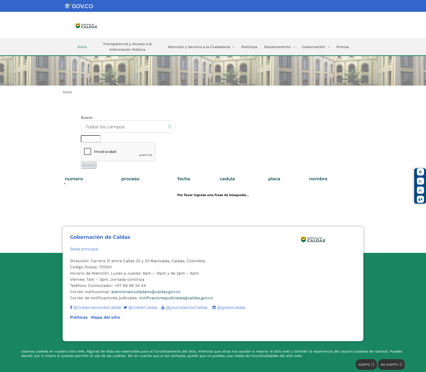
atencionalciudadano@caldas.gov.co (145, 291)
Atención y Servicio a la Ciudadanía (199, 47)
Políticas (79, 317)
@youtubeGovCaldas (184, 307)
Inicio (82, 47)
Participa (249, 47)
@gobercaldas (230, 307)
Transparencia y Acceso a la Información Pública (127, 47)
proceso (130, 179)
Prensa (343, 47)
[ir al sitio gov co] (79, 6)
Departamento (277, 47)
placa (274, 179)
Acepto (364, 364)
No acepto (389, 364)
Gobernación (313, 47)
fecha (184, 179)
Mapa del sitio (105, 317)
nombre (318, 179)
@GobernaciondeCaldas (96, 307)
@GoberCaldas (141, 307)
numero (74, 179)
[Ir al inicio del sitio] (93, 25)
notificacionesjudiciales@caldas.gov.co (176, 298)
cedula (227, 179)
